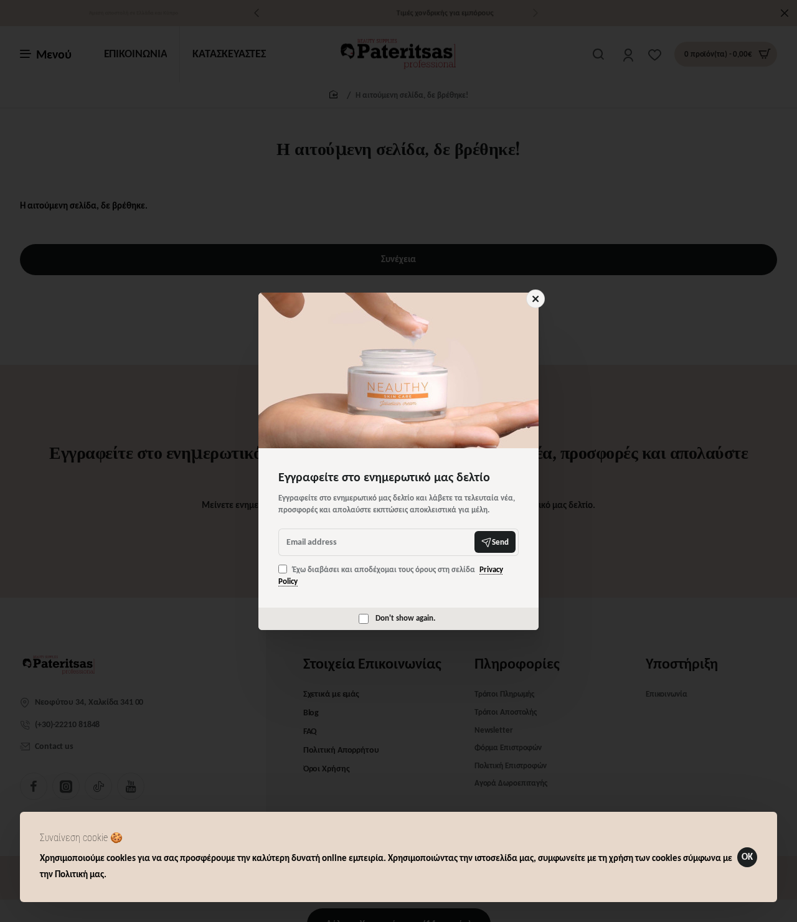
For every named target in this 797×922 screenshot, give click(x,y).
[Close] (535, 298)
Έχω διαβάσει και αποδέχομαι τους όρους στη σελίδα (390, 575)
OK (747, 856)
